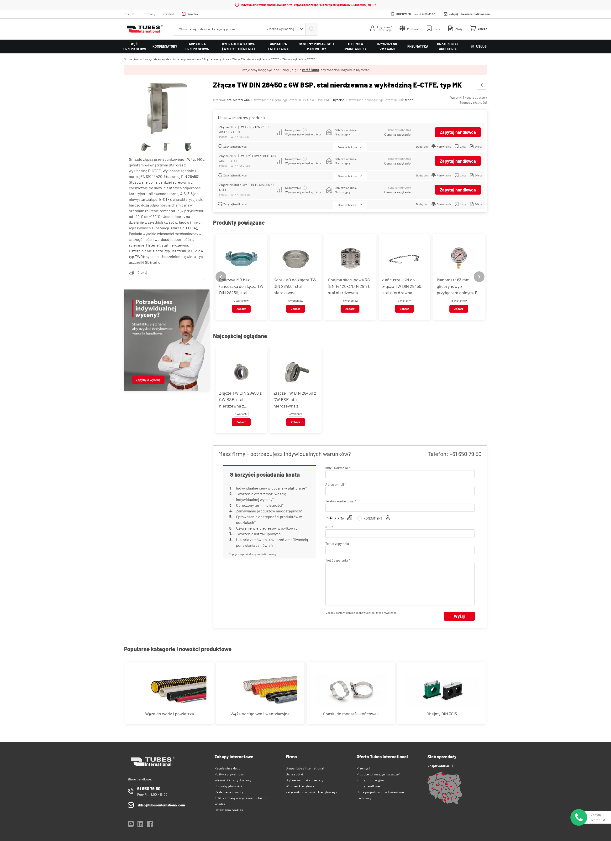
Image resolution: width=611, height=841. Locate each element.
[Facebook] (150, 825)
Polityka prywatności (230, 774)
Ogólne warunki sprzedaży (304, 780)
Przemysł (363, 768)
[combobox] (284, 29)
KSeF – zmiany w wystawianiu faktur (241, 798)
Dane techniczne (347, 147)
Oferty (478, 146)
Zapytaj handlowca (458, 132)
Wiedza (192, 14)
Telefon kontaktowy (339, 501)
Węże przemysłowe (135, 46)
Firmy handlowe (368, 786)
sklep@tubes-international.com (469, 14)
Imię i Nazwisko (336, 468)
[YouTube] (131, 825)
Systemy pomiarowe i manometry (316, 46)
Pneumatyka (417, 46)
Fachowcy (364, 798)
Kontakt (168, 14)
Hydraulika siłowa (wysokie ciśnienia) (238, 46)
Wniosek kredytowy (300, 786)
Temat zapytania (337, 544)
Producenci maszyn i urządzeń (378, 774)
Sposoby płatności (473, 102)
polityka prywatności (384, 612)
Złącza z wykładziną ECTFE (298, 59)
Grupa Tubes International (305, 768)
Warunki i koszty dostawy (468, 97)
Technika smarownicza (355, 46)
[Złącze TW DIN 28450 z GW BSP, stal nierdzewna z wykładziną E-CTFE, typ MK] (167, 108)
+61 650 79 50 (465, 453)
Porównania (444, 146)
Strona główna (133, 59)
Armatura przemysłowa (197, 46)
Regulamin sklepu (227, 768)
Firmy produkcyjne (370, 780)
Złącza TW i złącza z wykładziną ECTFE (255, 59)
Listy (463, 146)
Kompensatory (165, 46)
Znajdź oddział (438, 766)
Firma (125, 14)
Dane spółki (294, 774)
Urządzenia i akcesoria (447, 46)
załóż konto (310, 70)
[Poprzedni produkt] (482, 85)
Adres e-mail (334, 484)
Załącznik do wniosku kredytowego (311, 792)
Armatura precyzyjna (278, 46)
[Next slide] (479, 276)
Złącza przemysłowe (216, 59)
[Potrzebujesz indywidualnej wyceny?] (167, 340)
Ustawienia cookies (229, 810)
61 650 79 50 (403, 14)
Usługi (482, 46)
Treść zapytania (336, 560)
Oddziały (148, 14)
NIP (327, 527)
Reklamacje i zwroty (229, 792)
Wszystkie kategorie (157, 59)
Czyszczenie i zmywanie (388, 46)
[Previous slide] (221, 276)
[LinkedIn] (140, 825)
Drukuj (142, 272)
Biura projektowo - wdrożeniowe (380, 792)
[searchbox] (217, 29)
